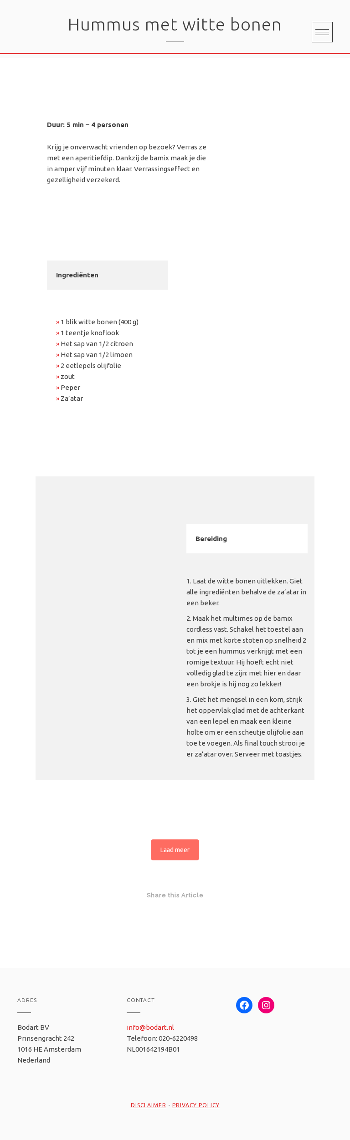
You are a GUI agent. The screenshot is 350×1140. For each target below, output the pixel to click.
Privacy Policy (196, 1105)
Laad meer (175, 850)
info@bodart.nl (150, 1027)
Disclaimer (148, 1105)
